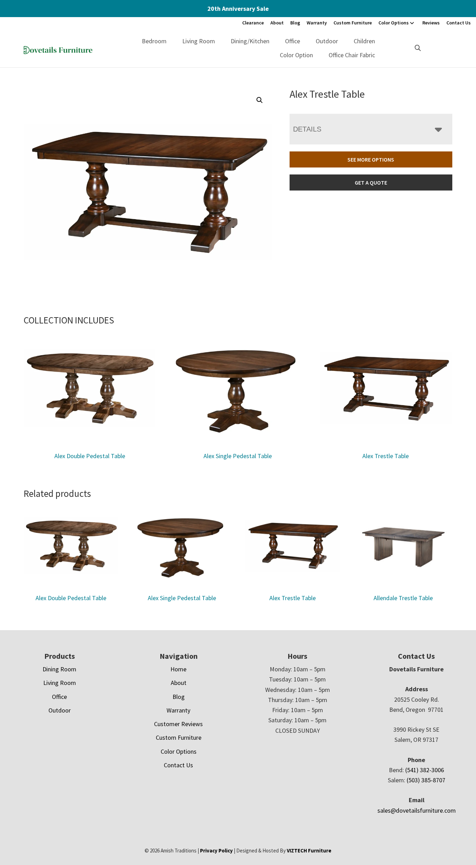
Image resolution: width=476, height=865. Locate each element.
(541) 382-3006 (424, 770)
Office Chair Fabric (352, 55)
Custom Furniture (352, 23)
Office (292, 41)
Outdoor (327, 41)
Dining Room (59, 669)
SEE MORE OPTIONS (370, 159)
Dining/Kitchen (250, 41)
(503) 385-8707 (426, 780)
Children (364, 41)
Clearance (253, 23)
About (277, 23)
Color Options (393, 23)
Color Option (296, 55)
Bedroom (154, 41)
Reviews (431, 23)
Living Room (198, 41)
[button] (259, 100)
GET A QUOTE (371, 182)
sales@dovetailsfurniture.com (416, 810)
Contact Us (458, 23)
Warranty (317, 23)
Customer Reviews (178, 724)
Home (178, 669)
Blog (295, 23)
